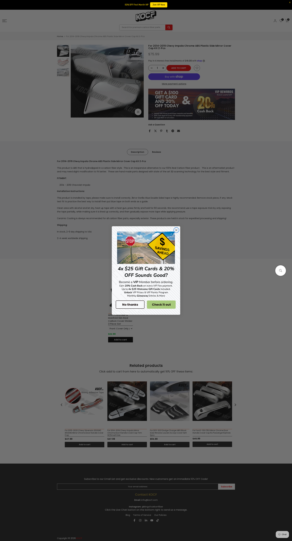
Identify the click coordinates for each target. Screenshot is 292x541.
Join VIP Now (158, 4)
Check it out (161, 304)
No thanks (130, 304)
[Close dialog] (176, 230)
